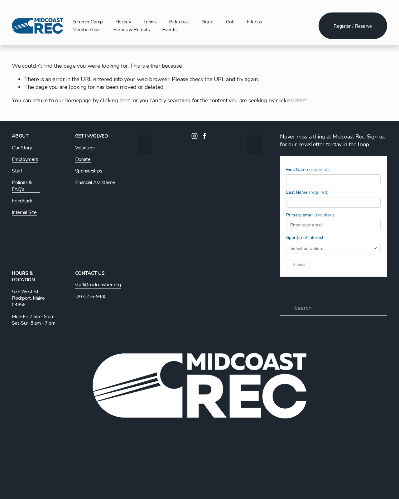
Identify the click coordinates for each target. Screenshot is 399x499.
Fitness (254, 21)
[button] (145, 144)
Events (169, 29)
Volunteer (85, 148)
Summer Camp (87, 21)
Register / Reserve (353, 25)
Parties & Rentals (131, 29)
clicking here (115, 100)
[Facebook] (204, 136)
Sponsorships (88, 171)
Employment (25, 159)
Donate (83, 159)
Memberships (86, 29)
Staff (17, 171)
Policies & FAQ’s (21, 185)
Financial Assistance (95, 182)
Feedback (22, 201)
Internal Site (24, 212)
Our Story (22, 148)
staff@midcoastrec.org (98, 285)
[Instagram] (194, 136)
